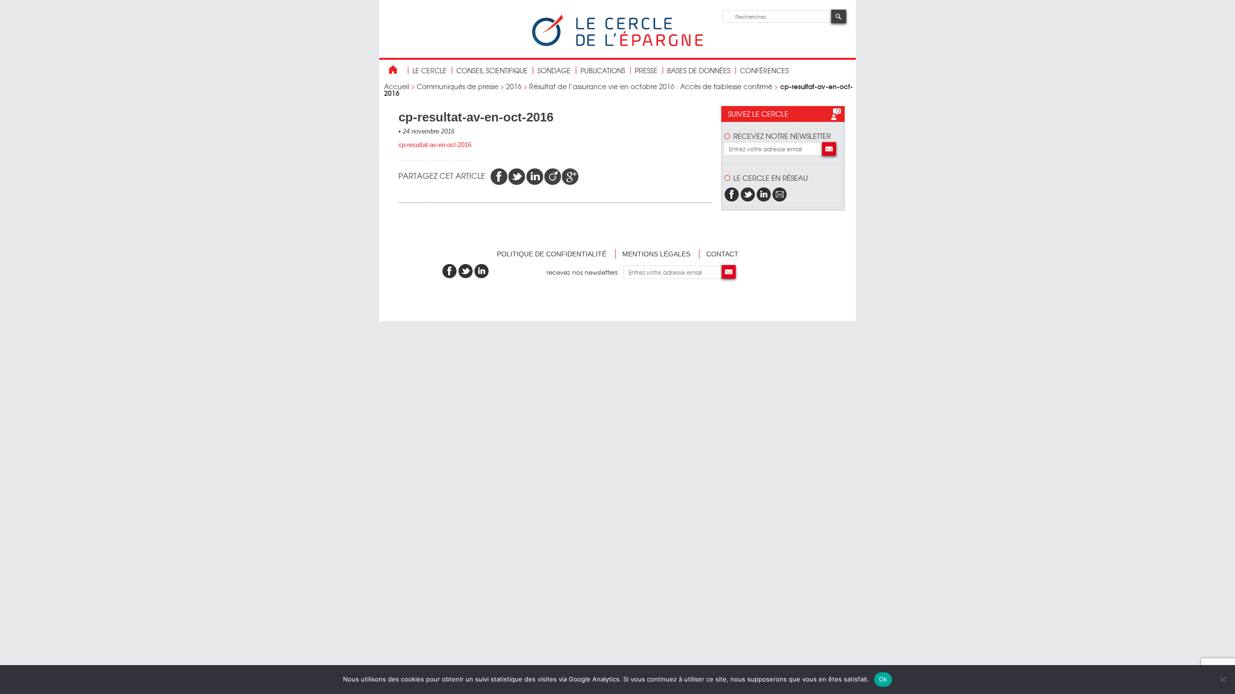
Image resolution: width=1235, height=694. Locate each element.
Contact (722, 254)
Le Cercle (429, 70)
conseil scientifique (492, 70)
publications (602, 70)
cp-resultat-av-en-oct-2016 (434, 144)
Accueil (396, 86)
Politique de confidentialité (551, 254)
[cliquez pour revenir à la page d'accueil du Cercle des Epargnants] (617, 44)
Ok (883, 679)
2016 (513, 86)
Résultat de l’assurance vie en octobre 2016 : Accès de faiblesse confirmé (650, 86)
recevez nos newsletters (585, 272)
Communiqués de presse (457, 86)
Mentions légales (656, 254)
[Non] (1223, 679)
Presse (646, 70)
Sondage (554, 70)
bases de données (698, 70)
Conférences (764, 70)
